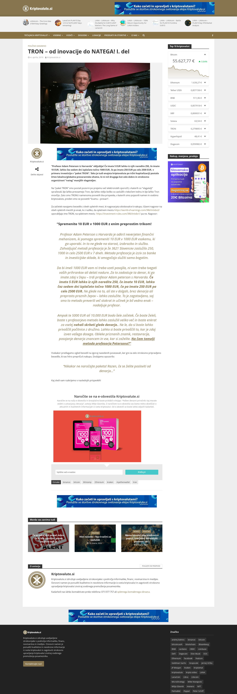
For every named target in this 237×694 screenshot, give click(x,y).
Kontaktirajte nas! (33, 663)
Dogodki (82, 35)
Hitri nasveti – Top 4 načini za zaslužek (95, 538)
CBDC (192, 649)
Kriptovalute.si (53, 57)
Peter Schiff (198, 691)
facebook (188, 658)
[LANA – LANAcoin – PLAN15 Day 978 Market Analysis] (155, 23)
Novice (136, 531)
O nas (134, 35)
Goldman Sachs (179, 663)
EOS (205, 653)
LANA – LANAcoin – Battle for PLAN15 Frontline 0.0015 (137, 23)
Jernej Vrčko (206, 663)
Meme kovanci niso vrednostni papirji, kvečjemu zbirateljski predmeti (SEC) (142, 538)
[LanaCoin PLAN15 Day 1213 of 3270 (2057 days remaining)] (25, 23)
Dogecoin (183, 653)
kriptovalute (177, 672)
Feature (199, 658)
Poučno (32, 46)
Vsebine (57, 35)
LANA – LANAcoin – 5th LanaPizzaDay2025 (201, 22)
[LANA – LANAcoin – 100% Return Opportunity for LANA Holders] (90, 23)
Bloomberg (204, 644)
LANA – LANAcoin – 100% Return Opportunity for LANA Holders (105, 23)
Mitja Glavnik (178, 686)
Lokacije (96, 35)
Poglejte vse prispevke (151, 566)
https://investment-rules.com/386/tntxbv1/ (118, 213)
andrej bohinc (178, 639)
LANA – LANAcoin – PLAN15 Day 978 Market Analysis (170, 23)
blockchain (190, 644)
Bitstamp (87, 482)
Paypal (187, 691)
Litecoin (195, 677)
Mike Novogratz (195, 681)
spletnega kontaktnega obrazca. (133, 591)
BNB (174, 649)
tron (135, 482)
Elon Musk (195, 653)
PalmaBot (176, 691)
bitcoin (77, 482)
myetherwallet (123, 482)
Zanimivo (41, 46)
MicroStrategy (178, 681)
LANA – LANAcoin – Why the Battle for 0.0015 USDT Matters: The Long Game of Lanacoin (74, 24)
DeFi (174, 653)
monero (190, 686)
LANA (202, 672)
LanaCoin (176, 677)
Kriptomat (198, 667)
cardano (183, 649)
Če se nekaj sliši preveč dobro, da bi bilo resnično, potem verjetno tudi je (48, 538)
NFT (199, 686)
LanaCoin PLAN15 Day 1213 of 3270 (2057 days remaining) (39, 23)
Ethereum (99, 482)
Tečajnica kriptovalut (36, 35)
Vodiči (69, 35)
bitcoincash (177, 644)
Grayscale (193, 663)
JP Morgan (176, 667)
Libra (186, 677)
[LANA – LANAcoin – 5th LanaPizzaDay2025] (188, 22)
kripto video (191, 672)
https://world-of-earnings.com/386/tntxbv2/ (137, 210)
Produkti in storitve (115, 35)
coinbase (202, 649)
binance (66, 482)
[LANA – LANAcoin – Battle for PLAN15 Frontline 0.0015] (123, 23)
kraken (110, 482)
